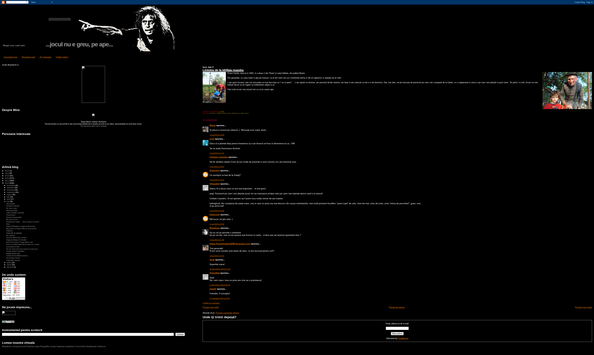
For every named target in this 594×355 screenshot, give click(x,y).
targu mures (244, 113)
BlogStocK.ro (7, 346)
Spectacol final (11, 210)
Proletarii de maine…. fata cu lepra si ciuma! (22, 222)
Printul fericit (10, 215)
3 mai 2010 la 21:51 (217, 256)
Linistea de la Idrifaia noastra (223, 70)
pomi (229, 113)
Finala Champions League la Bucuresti (20, 226)
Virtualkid (215, 184)
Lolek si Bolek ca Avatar (15, 213)
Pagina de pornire (397, 307)
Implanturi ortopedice (65, 346)
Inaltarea (9, 231)
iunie (9, 199)
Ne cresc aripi (11, 208)
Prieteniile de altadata (14, 233)
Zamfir (213, 289)
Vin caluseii (10, 235)
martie (9, 265)
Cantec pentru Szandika (15, 251)
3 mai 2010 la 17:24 (217, 153)
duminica (212, 113)
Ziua (7, 224)
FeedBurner (403, 338)
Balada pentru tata (13, 253)
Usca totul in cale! (12, 247)
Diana (213, 125)
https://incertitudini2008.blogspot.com (230, 243)
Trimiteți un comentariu (211, 303)
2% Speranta (45, 57)
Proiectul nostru (32, 346)
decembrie (11, 185)
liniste (224, 113)
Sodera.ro (101, 346)
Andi (212, 259)
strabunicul (235, 113)
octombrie (11, 190)
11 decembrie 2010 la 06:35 (220, 285)
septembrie (11, 192)
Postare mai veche (583, 307)
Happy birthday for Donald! (16, 240)
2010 (7, 183)
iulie (8, 197)
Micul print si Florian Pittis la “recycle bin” (21, 229)
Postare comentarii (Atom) (227, 313)
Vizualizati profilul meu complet (93, 126)
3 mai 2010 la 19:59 (217, 211)
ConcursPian (80, 346)
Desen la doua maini (13, 217)
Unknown (215, 170)
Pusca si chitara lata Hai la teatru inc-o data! (22, 244)
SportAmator (91, 346)
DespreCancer (19, 346)
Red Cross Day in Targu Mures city (19, 242)
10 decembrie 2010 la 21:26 (220, 269)
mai (8, 201)
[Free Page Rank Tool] (8, 322)
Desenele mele (28, 57)
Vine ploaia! (10, 204)
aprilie (9, 263)
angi (212, 139)
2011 (7, 181)
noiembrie (10, 188)
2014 (7, 173)
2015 (7, 171)
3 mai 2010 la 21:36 (217, 240)
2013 (7, 176)
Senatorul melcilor (12, 206)
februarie (10, 267)
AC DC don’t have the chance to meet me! (22, 249)
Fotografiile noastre (48, 346)
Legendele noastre (13, 260)
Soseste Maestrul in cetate (16, 237)
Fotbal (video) (62, 57)
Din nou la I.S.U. (12, 219)
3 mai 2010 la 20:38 (217, 224)
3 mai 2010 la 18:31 (217, 180)
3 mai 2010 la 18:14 (217, 167)
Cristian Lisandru (219, 157)
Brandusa (215, 228)
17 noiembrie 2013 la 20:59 (220, 298)
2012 (7, 178)
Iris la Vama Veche (13, 258)
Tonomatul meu (10, 57)
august (9, 195)
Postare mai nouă (210, 307)
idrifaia (219, 113)
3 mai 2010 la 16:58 (217, 135)
